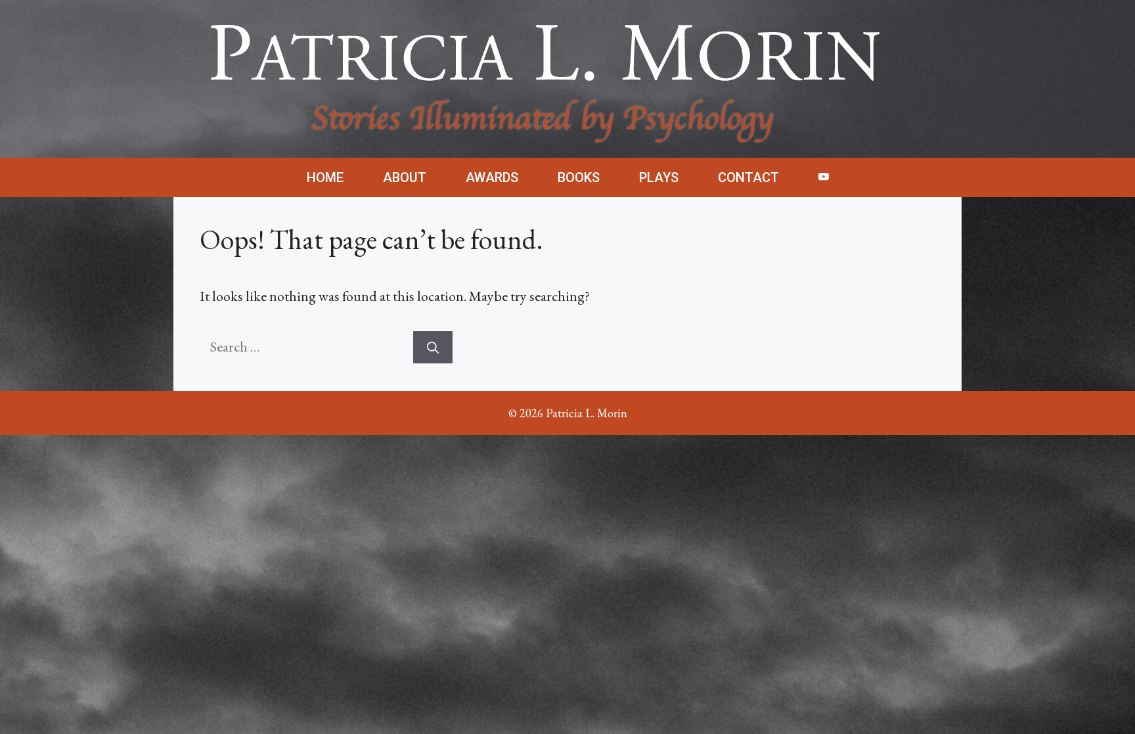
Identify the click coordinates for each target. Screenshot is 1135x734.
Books (579, 177)
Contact (748, 177)
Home (325, 177)
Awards (492, 177)
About (404, 177)
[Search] (433, 347)
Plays (659, 177)
